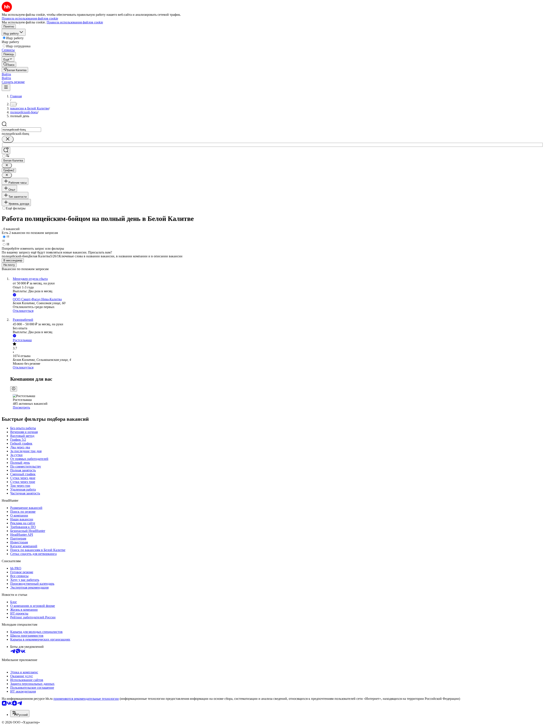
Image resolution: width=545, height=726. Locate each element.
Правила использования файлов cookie (75, 22)
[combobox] (21, 129)
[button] (6, 74)
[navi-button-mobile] (6, 87)
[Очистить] (8, 139)
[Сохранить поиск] (6, 150)
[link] (9, 64)
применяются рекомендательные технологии (86, 698)
